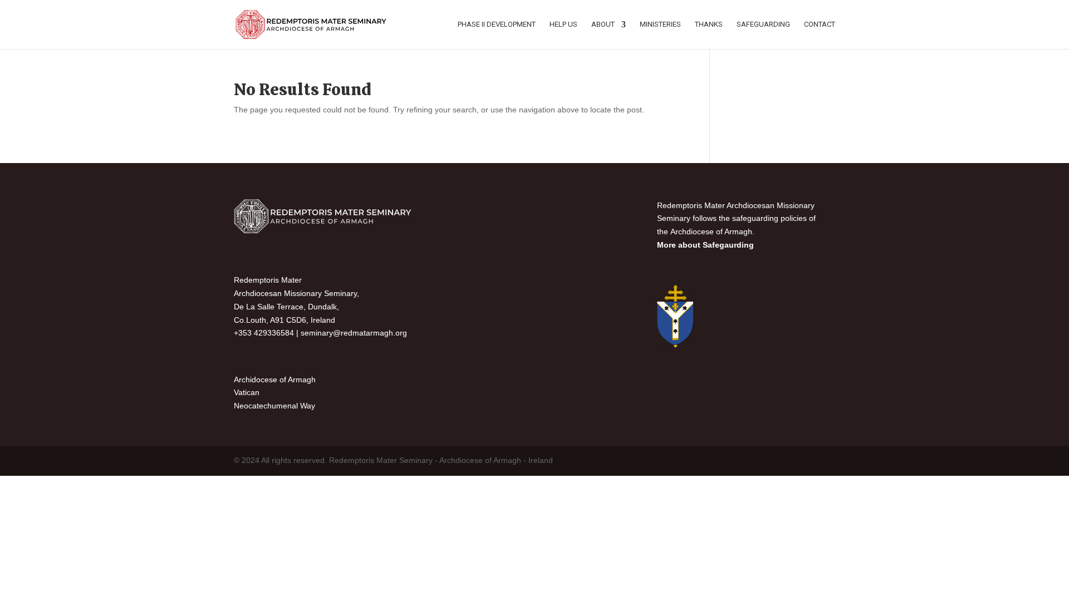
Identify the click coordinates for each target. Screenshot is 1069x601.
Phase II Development (497, 24)
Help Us (563, 24)
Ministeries (660, 24)
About (603, 24)
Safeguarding (763, 24)
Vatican (246, 392)
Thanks (709, 24)
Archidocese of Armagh (275, 379)
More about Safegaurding (705, 244)
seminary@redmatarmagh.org (354, 332)
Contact (819, 24)
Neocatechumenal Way (274, 405)
